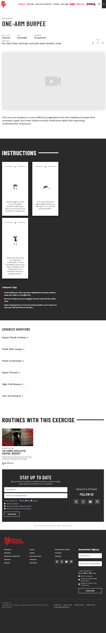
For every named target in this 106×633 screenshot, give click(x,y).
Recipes (7, 563)
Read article (8, 463)
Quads (42, 43)
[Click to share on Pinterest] (103, 43)
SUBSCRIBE (11, 514)
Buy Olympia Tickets (62, 549)
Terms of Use (67, 605)
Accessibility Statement (62, 607)
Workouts (21, 4)
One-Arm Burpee (11, 396)
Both (23, 501)
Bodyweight (22, 38)
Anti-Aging (65, 4)
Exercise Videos (35, 556)
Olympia (91, 4)
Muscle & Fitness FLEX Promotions (19, 509)
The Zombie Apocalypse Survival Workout (14, 452)
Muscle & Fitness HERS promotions (19, 506)
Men (28, 501)
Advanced (6, 38)
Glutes (14, 43)
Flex (72, 4)
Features (56, 4)
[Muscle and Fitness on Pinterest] (97, 501)
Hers (80, 4)
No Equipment (40, 38)
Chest (8, 43)
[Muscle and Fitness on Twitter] (83, 501)
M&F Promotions (12, 504)
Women (35, 501)
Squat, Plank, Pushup (14, 337)
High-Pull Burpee (11, 384)
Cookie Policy (90, 605)
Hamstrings (23, 43)
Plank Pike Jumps (12, 349)
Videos (32, 553)
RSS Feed (33, 563)
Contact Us (57, 605)
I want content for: (11, 501)
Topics (32, 549)
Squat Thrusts (10, 372)
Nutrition (30, 4)
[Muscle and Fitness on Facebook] (76, 501)
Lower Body (34, 43)
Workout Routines (8, 448)
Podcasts (33, 559)
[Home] (4, 6)
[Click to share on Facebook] (92, 43)
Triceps (58, 43)
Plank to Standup (12, 361)
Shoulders (50, 43)
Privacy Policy (79, 605)
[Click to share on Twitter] (98, 43)
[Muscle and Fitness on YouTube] (90, 501)
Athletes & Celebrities (43, 4)
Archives (58, 553)
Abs (3, 43)
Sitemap (58, 556)
